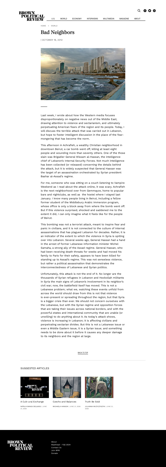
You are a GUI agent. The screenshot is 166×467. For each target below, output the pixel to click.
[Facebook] (144, 10)
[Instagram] (154, 10)
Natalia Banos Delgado (30, 406)
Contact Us (56, 447)
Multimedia (108, 18)
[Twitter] (149, 10)
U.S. (53, 18)
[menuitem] (53, 19)
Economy (77, 18)
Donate (54, 453)
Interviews (92, 18)
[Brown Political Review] (32, 12)
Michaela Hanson (60, 406)
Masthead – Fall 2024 (61, 445)
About (137, 18)
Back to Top (83, 352)
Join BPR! (55, 450)
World (63, 18)
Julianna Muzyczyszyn (95, 406)
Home (43, 26)
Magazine (124, 18)
